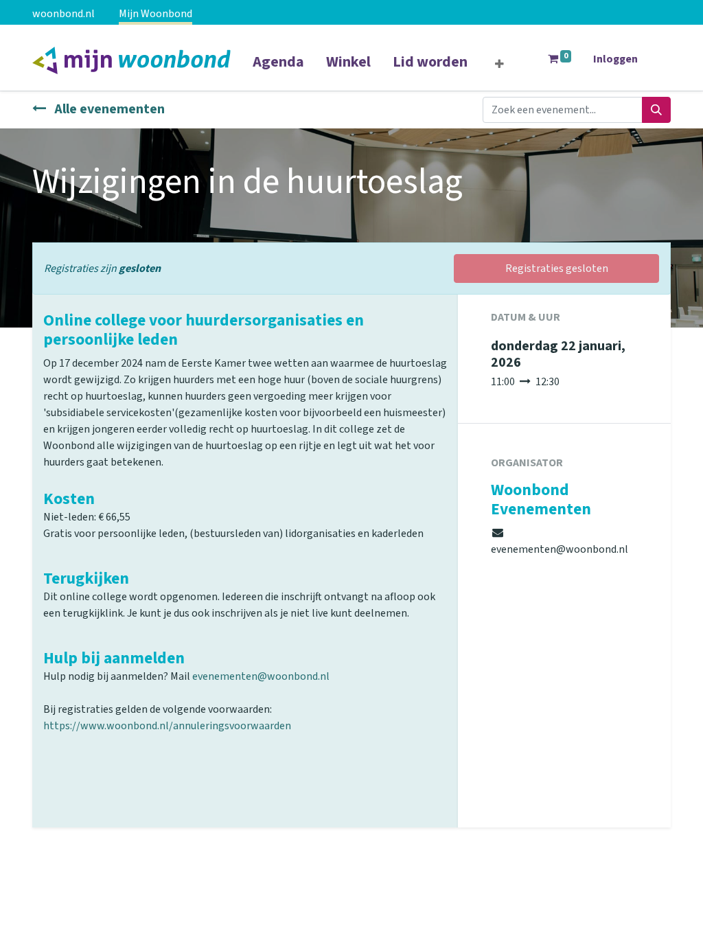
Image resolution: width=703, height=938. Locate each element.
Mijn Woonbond (155, 13)
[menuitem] (278, 71)
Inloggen (615, 59)
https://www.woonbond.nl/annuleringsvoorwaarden (167, 725)
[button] (499, 64)
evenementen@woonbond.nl (261, 676)
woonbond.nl (63, 13)
